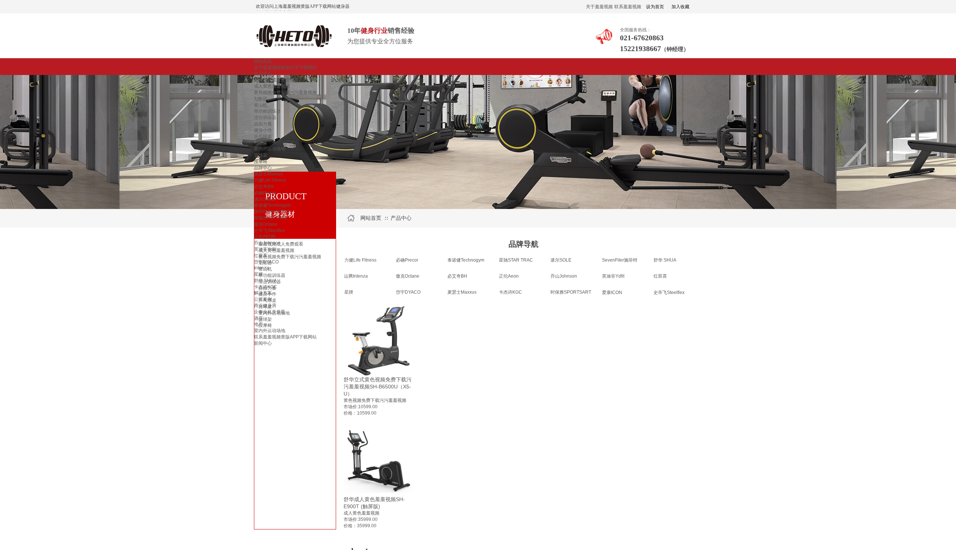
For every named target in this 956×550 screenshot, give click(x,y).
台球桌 (260, 142)
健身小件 (263, 130)
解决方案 (263, 293)
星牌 (258, 274)
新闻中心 (263, 343)
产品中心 (263, 73)
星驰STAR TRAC (271, 218)
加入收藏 (680, 6)
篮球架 (260, 155)
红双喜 (260, 255)
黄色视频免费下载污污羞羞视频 (285, 92)
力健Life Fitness (270, 180)
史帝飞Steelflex (269, 230)
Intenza (261, 268)
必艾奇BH (264, 186)
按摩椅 (260, 161)
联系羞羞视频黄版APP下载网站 (285, 337)
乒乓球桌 (263, 136)
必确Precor (265, 193)
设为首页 (655, 6)
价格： (350, 525)
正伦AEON (265, 236)
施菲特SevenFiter (271, 211)
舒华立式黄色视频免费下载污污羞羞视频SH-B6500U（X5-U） (378, 386)
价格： (350, 413)
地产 (258, 324)
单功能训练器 (267, 111)
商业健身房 (265, 305)
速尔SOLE (264, 199)
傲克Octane (265, 224)
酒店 (258, 318)
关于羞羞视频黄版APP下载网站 (285, 67)
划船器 (260, 98)
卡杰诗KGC (265, 287)
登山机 (260, 105)
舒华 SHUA (265, 280)
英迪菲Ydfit (265, 249)
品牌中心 (263, 168)
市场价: (351, 406)
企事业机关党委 (269, 312)
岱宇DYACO (266, 262)
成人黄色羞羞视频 (272, 86)
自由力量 (263, 123)
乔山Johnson (267, 243)
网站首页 (263, 61)
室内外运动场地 (269, 148)
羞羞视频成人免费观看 (276, 79)
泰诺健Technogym (272, 205)
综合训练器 (265, 117)
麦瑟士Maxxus (268, 173)
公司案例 (263, 299)
